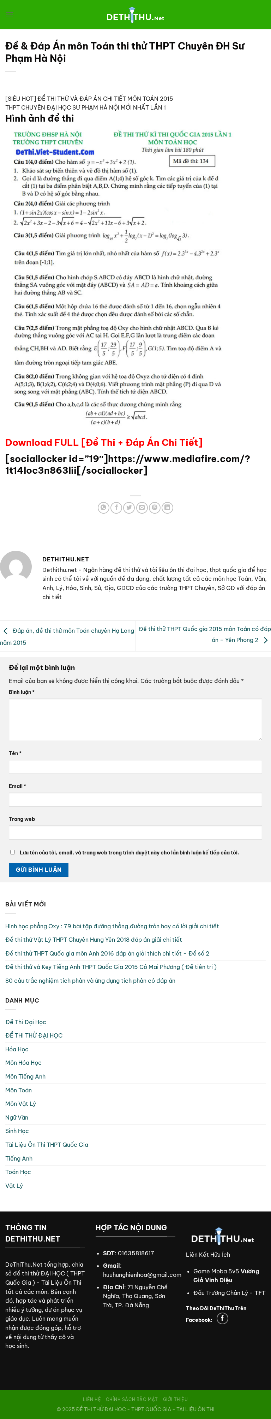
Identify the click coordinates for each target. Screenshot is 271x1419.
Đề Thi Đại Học (25, 1022)
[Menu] (9, 14)
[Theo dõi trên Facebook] (222, 1318)
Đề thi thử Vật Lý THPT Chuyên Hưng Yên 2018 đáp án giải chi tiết (93, 939)
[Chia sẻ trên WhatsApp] (103, 508)
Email (17, 786)
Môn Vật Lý (20, 1103)
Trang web (22, 819)
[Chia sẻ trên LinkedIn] (167, 508)
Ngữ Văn (16, 1117)
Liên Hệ (92, 1399)
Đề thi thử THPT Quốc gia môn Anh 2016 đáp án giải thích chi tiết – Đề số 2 (107, 953)
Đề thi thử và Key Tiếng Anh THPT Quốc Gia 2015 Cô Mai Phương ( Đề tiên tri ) (111, 966)
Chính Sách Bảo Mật (132, 1399)
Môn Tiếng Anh (25, 1076)
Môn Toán (18, 1090)
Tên (15, 753)
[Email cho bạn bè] (142, 508)
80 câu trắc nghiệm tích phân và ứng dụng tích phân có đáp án (90, 980)
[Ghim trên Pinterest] (155, 508)
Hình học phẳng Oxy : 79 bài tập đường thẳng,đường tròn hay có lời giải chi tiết (112, 926)
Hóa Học (17, 1049)
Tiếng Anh (18, 1158)
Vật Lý (14, 1185)
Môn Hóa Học (23, 1062)
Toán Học (18, 1171)
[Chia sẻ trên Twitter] (129, 508)
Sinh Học (17, 1130)
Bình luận (22, 692)
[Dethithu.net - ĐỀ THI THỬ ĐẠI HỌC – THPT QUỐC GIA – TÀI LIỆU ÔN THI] (135, 15)
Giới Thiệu (175, 1399)
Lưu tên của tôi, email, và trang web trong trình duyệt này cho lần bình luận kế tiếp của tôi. (129, 852)
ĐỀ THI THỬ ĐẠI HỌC (33, 1035)
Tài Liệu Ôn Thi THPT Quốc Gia (46, 1144)
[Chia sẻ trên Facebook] (116, 508)
